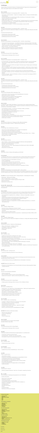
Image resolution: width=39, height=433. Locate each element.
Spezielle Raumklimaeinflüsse (6, 419)
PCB (2, 399)
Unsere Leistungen (4, 395)
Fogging (3, 422)
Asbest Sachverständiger (5, 397)
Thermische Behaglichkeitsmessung (7, 417)
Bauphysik (3, 405)
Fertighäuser (3, 423)
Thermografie (3, 406)
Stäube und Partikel (4, 413)
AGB (1, 431)
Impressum (2, 428)
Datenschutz (3, 429)
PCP (2, 398)
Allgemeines (3, 396)
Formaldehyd (3, 411)
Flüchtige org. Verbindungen (6, 410)
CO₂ (2, 412)
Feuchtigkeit (3, 404)
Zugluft (3, 418)
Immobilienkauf (4, 424)
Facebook (2, 426)
